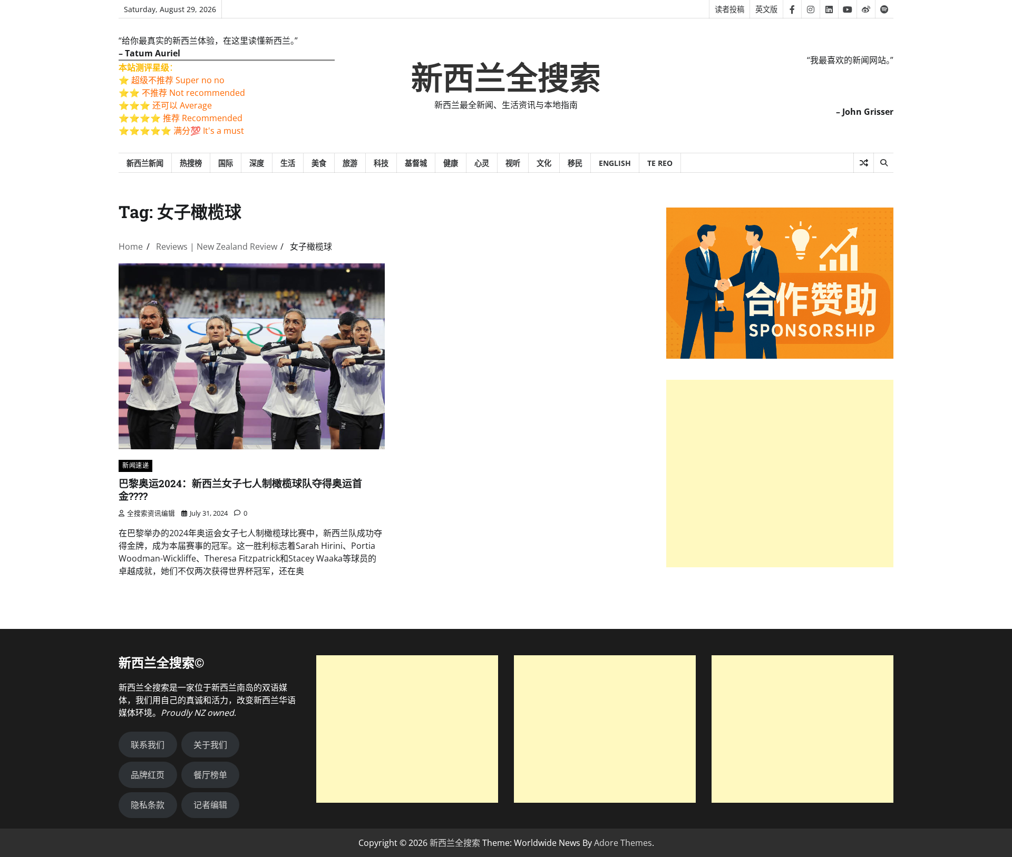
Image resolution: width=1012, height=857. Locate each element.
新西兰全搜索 (506, 78)
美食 (319, 163)
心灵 (481, 163)
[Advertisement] (779, 474)
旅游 (350, 163)
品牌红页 (147, 775)
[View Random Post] (863, 163)
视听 (512, 163)
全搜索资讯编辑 (151, 513)
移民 (575, 163)
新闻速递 (135, 465)
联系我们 (147, 745)
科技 (381, 163)
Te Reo (660, 163)
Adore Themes (623, 843)
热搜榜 (191, 163)
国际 (225, 163)
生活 (287, 163)
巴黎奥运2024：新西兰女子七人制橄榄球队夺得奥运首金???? (240, 490)
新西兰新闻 (144, 163)
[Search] (883, 163)
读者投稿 (729, 9)
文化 (544, 163)
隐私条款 (147, 805)
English (615, 163)
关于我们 (210, 745)
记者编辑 (210, 805)
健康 (450, 163)
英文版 (766, 9)
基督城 (416, 163)
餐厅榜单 (210, 775)
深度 (256, 163)
